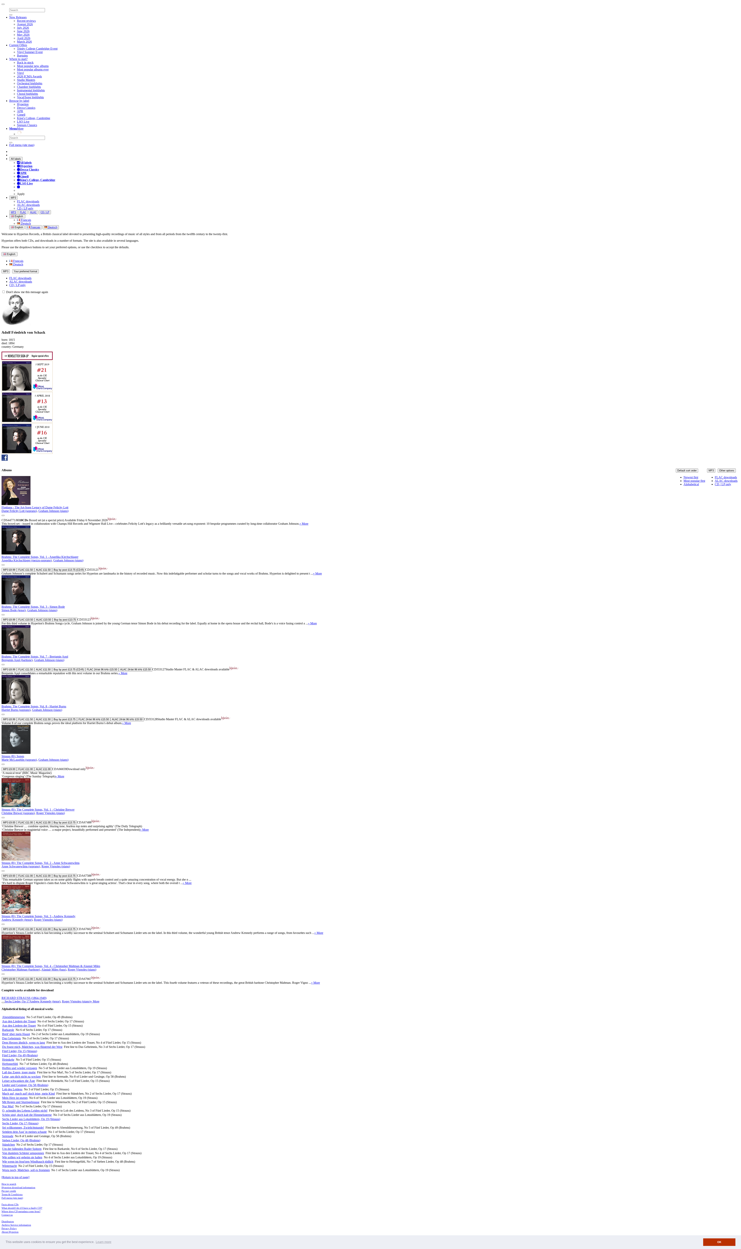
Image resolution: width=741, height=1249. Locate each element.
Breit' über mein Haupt (16, 1034)
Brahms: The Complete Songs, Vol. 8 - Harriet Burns (34, 706)
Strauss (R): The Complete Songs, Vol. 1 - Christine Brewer (38, 809)
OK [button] (719, 1242)
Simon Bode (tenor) (14, 610)
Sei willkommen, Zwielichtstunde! (23, 1127)
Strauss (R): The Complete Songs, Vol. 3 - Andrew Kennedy (38, 916)
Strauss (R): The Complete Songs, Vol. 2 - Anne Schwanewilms (41, 863)
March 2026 (24, 41)
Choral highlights (27, 93)
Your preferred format (25, 271)
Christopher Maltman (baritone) (21, 969)
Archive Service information (16, 1224)
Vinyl (20, 73)
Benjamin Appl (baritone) (17, 660)
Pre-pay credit (9, 1190)
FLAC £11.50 (25, 569)
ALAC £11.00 (43, 769)
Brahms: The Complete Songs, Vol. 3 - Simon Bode (33, 606)
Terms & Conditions (12, 1194)
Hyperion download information (18, 1187)
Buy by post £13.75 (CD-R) (69, 569)
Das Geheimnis (11, 1038)
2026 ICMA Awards (29, 76)
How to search (9, 1184)
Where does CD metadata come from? (21, 1211)
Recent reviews (26, 20)
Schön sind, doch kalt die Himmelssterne (27, 1114)
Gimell (21, 114)
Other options (726, 470)
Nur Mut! (8, 1106)
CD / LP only (25, 208)
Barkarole (8, 1029)
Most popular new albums (33, 66)
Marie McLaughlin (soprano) (19, 759)
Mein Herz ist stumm (15, 1097)
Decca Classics (26, 107)
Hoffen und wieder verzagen (19, 1068)
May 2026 (23, 34)
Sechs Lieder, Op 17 (17, 1001)
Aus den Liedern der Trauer (19, 1021)
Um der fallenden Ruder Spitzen (21, 1148)
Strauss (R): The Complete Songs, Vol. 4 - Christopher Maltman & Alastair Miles (51, 966)
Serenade (7, 1136)
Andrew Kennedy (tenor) (17, 919)
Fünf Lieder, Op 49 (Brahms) (20, 1055)
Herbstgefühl (10, 1063)
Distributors (8, 1221)
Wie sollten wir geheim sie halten (22, 1157)
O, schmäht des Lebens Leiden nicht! (24, 1110)
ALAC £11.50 (43, 569)
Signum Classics (27, 125)
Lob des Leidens (12, 1089)
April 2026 (23, 38)
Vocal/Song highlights (30, 97)
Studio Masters (26, 80)
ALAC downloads (28, 205)
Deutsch (25, 223)
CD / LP (45, 212)
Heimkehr (8, 1059)
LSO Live (23, 121)
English (18, 227)
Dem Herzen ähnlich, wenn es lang (23, 1042)
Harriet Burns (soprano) (16, 710)
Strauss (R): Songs (13, 756)
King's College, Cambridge (33, 118)
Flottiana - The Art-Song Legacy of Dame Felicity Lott (35, 507)
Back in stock (25, 62)
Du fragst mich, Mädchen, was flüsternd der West (32, 1046)
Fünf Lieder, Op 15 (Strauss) (19, 1051)
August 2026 (25, 24)
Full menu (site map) (21, 145)
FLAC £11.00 (25, 769)
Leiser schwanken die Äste (18, 1080)
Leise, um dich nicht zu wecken (21, 1076)
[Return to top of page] (15, 1177)
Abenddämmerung (13, 1017)
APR (20, 111)
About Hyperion (10, 1231)
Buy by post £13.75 (65, 619)
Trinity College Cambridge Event (37, 48)
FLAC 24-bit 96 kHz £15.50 (102, 669)
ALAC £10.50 (43, 619)
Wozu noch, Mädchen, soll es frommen (26, 1170)
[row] (370, 500)
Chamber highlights (29, 86)
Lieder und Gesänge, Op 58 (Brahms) (25, 1085)
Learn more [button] (103, 1242)
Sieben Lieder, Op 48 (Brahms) (21, 1140)
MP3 (13, 197)
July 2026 (23, 27)
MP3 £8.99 (9, 569)
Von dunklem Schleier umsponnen (23, 1153)
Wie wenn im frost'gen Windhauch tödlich (27, 1161)
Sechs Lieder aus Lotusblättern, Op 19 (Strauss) (31, 1119)
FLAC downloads (28, 201)
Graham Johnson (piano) (53, 511)
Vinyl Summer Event (30, 52)
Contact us (7, 1214)
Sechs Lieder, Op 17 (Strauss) (20, 1123)
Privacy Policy (9, 1228)
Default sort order (687, 470)
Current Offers (18, 45)
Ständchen (8, 1144)
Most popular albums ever (33, 69)
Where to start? (18, 59)
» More (303, 523)
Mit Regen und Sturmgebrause (20, 1102)
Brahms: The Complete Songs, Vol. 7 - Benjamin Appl (35, 656)
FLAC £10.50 (25, 619)
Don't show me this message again (26, 292)
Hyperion (23, 104)
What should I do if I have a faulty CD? (22, 1207)
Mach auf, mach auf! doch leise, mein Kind (28, 1093)
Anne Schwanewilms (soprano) (21, 866)
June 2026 (23, 31)
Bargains (22, 55)
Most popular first (694, 480)
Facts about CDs (10, 1204)
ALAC (33, 212)
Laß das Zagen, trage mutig (19, 1072)
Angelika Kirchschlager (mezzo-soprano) (27, 560)
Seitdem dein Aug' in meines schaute (24, 1131)
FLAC (23, 212)
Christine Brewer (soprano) (18, 813)
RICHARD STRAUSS (24, 998)
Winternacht (9, 1165)
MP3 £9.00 (9, 769)
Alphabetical (691, 484)
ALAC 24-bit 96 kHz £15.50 (135, 669)
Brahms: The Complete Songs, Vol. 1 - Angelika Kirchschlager (40, 557)
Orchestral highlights (29, 83)
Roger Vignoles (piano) (50, 813)
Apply (21, 194)
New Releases (18, 17)
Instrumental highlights (31, 90)
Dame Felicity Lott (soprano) (19, 511)
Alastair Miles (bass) (53, 969)
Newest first (690, 477)
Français (25, 220)
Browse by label (19, 100)
